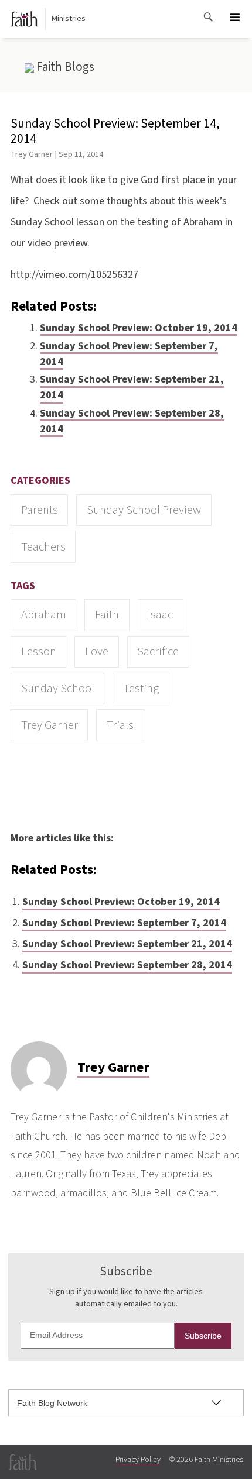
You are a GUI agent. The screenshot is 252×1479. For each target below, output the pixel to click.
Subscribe (203, 1335)
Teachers (43, 546)
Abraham (43, 614)
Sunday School (57, 688)
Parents (39, 509)
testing (141, 688)
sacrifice (158, 651)
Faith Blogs (64, 66)
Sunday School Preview (144, 509)
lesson (38, 651)
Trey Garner (32, 154)
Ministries (69, 19)
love (96, 651)
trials (120, 725)
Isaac (160, 614)
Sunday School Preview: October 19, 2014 (138, 328)
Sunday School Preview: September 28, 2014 (132, 421)
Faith (107, 614)
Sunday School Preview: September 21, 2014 (132, 387)
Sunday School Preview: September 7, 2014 (129, 354)
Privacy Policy (138, 1460)
